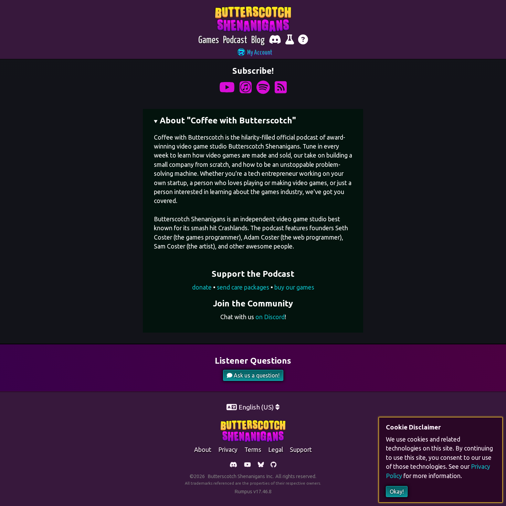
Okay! (397, 491)
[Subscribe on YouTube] (227, 87)
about (202, 449)
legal (275, 449)
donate (202, 287)
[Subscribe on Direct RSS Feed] (281, 87)
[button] (253, 53)
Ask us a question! (256, 375)
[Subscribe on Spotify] (263, 87)
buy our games (294, 287)
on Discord (270, 317)
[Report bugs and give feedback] (289, 40)
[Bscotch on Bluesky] (260, 465)
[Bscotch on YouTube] (247, 465)
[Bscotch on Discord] (233, 465)
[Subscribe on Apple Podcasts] (246, 87)
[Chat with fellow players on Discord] (275, 40)
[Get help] (303, 40)
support (301, 449)
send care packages (243, 287)
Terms (252, 449)
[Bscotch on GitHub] (273, 465)
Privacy (228, 449)
